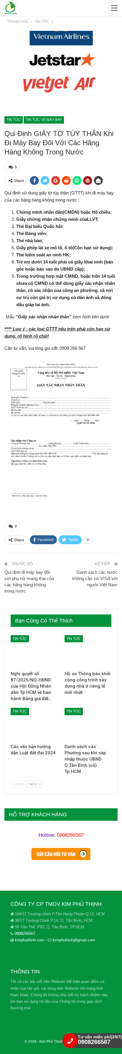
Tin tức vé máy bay (44, 120)
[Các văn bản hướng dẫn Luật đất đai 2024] (34, 724)
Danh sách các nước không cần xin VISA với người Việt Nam (95, 578)
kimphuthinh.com (29, 940)
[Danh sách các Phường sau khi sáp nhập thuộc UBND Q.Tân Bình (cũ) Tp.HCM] (88, 724)
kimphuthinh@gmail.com (74, 940)
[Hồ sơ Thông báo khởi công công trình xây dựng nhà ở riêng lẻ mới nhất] (88, 651)
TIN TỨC (14, 120)
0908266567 (70, 835)
